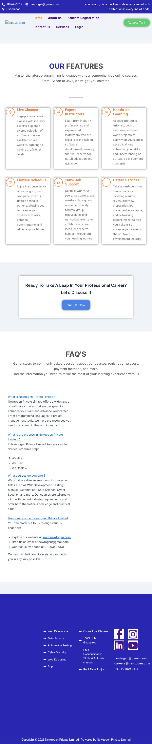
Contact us (41, 27)
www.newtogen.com (57, 537)
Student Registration (83, 18)
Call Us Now (76, 305)
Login (79, 27)
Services (62, 27)
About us (55, 18)
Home (37, 18)
